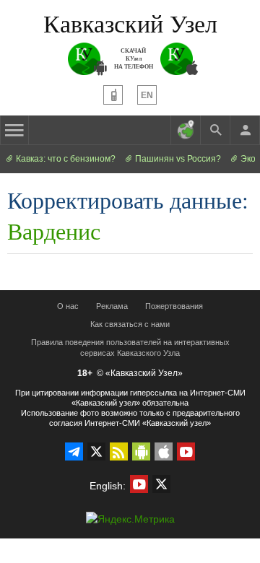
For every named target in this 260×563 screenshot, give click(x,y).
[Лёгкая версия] (113, 95)
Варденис (53, 230)
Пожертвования (174, 306)
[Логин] (244, 129)
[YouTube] (186, 451)
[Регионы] (185, 129)
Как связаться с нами (130, 324)
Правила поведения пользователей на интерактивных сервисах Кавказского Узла (130, 347)
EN (147, 95)
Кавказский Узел (130, 23)
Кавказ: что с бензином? (65, 158)
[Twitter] (96, 451)
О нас (68, 306)
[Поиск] (215, 129)
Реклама (112, 306)
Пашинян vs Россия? (177, 158)
